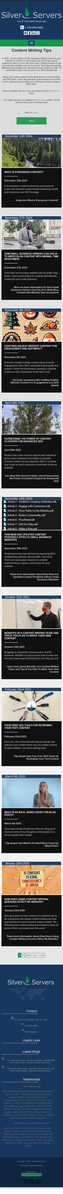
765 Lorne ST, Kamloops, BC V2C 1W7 (30, 1020)
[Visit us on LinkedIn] (34, 33)
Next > (30, 955)
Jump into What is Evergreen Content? (37, 200)
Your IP (20, 21)
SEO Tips (41, 100)
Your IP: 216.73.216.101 (31, 1175)
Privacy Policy (37, 1166)
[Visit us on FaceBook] (29, 33)
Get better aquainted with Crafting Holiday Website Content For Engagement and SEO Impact (35, 383)
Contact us (55, 91)
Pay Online (29, 21)
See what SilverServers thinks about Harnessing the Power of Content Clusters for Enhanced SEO (32, 478)
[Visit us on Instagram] (38, 33)
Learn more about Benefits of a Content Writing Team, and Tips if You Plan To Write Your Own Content (32, 669)
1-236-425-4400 (30, 1026)
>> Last (40, 955)
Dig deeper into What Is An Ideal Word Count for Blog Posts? (32, 844)
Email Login (41, 21)
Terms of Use (25, 1166)
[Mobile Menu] (31, 42)
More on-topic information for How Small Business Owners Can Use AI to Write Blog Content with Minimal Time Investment (35, 290)
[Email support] (25, 33)
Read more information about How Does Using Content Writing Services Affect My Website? (33, 937)
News (35, 112)
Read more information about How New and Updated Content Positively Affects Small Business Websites (34, 577)
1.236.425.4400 (33, 27)
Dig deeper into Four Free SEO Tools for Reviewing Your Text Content (36, 757)
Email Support (31, 1032)
